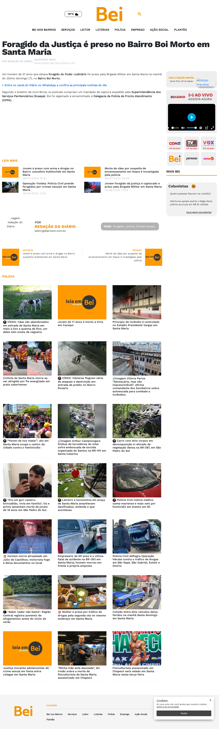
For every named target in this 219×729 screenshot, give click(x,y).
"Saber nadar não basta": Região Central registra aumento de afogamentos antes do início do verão (27, 617)
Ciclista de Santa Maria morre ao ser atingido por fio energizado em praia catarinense (26, 381)
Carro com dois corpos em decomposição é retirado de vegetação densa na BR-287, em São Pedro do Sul (137, 445)
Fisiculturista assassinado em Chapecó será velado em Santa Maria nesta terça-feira (133, 671)
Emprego (138, 29)
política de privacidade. (168, 707)
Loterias (102, 29)
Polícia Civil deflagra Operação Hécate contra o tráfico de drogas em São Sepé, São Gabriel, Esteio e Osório (136, 560)
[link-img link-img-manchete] (10, 172)
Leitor (85, 29)
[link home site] (109, 13)
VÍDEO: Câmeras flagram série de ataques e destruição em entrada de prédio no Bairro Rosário (80, 383)
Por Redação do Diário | (18, 61)
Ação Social (159, 29)
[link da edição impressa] (206, 82)
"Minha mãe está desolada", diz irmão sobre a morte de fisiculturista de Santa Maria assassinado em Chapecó (79, 672)
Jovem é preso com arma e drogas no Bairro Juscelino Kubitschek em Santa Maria (49, 171)
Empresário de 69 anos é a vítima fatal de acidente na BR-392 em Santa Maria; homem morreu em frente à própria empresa (80, 560)
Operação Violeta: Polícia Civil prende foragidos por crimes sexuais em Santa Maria (49, 187)
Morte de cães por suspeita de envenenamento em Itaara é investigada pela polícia (132, 171)
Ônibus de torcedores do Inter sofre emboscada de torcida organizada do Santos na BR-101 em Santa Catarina (82, 448)
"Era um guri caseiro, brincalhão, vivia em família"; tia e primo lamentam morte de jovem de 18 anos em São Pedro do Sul (26, 505)
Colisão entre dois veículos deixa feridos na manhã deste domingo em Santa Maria (135, 615)
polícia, (130, 226)
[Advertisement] (82, 129)
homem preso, (145, 226)
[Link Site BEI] (174, 159)
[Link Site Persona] (191, 159)
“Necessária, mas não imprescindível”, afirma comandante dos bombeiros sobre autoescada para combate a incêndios (136, 388)
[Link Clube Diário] (208, 159)
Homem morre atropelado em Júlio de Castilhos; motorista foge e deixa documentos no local (26, 559)
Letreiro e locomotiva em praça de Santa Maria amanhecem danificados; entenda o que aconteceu (81, 505)
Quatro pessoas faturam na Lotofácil (190, 193)
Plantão (180, 29)
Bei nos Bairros (44, 29)
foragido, (119, 226)
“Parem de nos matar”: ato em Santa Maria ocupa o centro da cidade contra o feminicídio (26, 444)
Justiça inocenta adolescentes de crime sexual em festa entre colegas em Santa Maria (26, 671)
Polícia (120, 29)
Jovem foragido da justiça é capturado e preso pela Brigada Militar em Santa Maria (133, 185)
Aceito (184, 713)
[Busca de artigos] (139, 14)
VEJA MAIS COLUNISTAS (198, 212)
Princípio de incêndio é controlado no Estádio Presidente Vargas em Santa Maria (136, 325)
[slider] (172, 127)
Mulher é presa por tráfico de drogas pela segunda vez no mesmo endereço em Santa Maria (82, 615)
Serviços (68, 29)
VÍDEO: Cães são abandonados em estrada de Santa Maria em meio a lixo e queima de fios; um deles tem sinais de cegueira (26, 327)
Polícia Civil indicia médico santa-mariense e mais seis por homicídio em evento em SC (134, 503)
